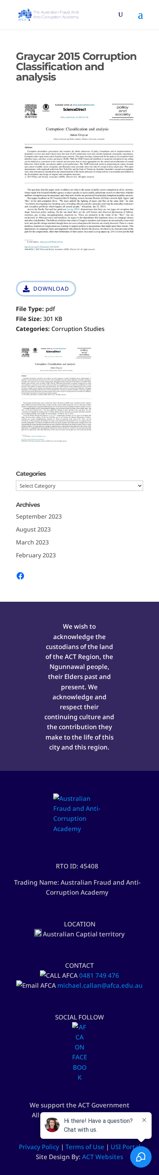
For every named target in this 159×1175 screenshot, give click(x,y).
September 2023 (39, 516)
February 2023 (36, 555)
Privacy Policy (39, 1146)
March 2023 (32, 542)
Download (51, 288)
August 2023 (33, 529)
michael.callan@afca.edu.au (100, 985)
